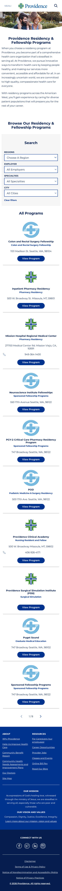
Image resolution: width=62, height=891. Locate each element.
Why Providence (11, 739)
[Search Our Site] (56, 6)
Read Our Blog (40, 769)
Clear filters (10, 200)
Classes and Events (42, 758)
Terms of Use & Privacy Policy (30, 866)
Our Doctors (8, 773)
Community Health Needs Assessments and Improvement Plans (15, 764)
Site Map (7, 778)
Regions (9, 152)
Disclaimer (30, 861)
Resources (39, 734)
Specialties (11, 176)
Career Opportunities (43, 747)
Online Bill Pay (40, 763)
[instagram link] (43, 846)
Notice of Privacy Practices (30, 878)
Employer (10, 164)
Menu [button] (7, 6)
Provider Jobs (39, 752)
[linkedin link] (35, 846)
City (6, 188)
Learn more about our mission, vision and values (31, 821)
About (6, 734)
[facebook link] (19, 846)
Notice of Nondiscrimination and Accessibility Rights (30, 872)
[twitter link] (27, 846)
